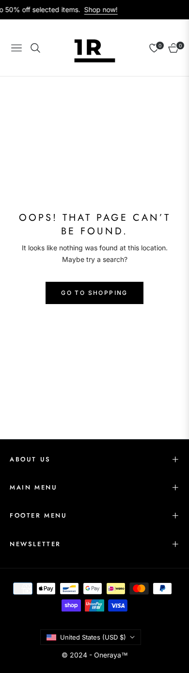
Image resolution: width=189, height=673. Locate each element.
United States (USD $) (93, 637)
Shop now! (97, 9)
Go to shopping (94, 292)
